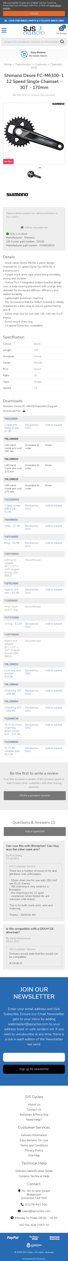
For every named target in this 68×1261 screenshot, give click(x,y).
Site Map (34, 1155)
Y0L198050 (11, 701)
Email (48, 445)
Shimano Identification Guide (34, 1171)
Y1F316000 (11, 537)
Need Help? (34, 1120)
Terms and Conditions (34, 1145)
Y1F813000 (11, 583)
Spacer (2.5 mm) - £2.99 (12, 591)
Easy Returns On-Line (34, 1140)
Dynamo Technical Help (34, 1176)
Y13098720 (11, 718)
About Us (34, 1104)
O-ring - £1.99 (13, 624)
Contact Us (34, 1110)
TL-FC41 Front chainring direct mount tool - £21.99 (13, 729)
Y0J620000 (11, 419)
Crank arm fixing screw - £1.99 (13, 428)
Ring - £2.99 (12, 543)
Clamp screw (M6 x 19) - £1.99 (12, 509)
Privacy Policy (34, 1150)
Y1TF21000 (12, 617)
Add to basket (53, 425)
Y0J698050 (11, 520)
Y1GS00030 (12, 499)
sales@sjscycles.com (36, 1211)
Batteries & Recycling (34, 1115)
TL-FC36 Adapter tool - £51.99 (13, 751)
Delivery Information (34, 1135)
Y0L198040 (11, 684)
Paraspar (40, 1258)
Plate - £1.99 (12, 526)
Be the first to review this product (34, 95)
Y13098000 (11, 742)
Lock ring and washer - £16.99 (13, 674)
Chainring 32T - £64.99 (13, 709)
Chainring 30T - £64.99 (13, 692)
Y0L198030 (11, 664)
